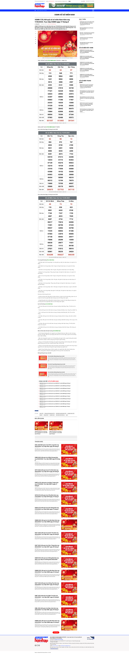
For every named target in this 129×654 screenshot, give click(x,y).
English (82, 1)
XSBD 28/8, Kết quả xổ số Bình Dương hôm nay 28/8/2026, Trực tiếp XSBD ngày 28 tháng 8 (47, 459)
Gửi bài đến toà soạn (54, 648)
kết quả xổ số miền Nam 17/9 (49, 413)
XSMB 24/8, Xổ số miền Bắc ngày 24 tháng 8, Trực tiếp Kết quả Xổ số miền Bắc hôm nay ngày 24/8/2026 (87, 75)
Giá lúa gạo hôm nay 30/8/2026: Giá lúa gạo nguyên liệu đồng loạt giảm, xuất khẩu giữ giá (63, 10)
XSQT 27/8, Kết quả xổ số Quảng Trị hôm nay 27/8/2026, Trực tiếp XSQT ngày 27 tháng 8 (87, 110)
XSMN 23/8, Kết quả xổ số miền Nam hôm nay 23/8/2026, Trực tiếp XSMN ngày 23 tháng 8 (55, 390)
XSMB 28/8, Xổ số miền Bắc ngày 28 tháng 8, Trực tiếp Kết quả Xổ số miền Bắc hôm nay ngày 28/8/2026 (87, 51)
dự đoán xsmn (52, 415)
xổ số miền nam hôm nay (60, 415)
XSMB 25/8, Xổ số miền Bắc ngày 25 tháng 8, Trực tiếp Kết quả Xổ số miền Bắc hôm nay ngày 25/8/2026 (87, 69)
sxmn (67, 415)
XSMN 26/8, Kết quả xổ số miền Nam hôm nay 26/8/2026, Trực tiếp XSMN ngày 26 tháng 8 (55, 385)
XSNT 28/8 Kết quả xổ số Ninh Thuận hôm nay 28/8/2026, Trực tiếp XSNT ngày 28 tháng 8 (87, 92)
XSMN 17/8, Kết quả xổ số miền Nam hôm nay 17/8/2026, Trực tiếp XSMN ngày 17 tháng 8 (55, 406)
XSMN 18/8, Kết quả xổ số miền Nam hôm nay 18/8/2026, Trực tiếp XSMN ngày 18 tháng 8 (55, 403)
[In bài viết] (35, 43)
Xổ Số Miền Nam (57, 330)
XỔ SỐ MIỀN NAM (52, 60)
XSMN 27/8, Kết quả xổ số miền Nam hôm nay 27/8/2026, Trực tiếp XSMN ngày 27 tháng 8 (55, 432)
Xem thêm (56, 632)
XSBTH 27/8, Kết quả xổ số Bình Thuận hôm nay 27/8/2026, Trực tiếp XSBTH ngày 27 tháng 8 (46, 484)
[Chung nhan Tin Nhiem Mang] (90, 638)
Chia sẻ (37, 410)
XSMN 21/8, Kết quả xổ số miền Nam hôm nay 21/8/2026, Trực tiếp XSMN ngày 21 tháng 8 (55, 396)
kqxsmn (41, 415)
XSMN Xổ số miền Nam (64, 15)
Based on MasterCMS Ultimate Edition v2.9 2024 (43, 652)
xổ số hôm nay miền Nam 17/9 (61, 413)
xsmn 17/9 (41, 413)
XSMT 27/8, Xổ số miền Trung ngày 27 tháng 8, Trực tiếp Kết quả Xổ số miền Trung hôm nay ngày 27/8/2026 (86, 104)
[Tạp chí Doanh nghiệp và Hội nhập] (68, 1)
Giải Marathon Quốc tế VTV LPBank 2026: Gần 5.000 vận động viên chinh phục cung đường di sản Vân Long (87, 23)
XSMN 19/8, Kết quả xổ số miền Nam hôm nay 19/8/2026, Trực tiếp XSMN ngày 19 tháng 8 (55, 401)
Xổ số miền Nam (50, 260)
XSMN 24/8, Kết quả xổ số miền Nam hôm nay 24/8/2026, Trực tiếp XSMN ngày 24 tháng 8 (55, 388)
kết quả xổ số (46, 415)
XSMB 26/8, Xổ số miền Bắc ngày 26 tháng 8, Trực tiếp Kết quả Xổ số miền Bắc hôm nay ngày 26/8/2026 (87, 63)
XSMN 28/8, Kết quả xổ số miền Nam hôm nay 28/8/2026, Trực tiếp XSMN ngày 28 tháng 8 (55, 383)
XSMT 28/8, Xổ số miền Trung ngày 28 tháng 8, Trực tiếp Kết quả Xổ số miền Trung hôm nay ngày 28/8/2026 (86, 86)
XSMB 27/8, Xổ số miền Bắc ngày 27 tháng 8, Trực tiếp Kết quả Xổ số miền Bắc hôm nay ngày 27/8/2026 (87, 57)
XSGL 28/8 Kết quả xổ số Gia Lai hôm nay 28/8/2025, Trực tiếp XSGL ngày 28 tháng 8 (87, 98)
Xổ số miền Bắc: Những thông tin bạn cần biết (56, 356)
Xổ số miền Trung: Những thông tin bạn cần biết (56, 364)
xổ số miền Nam (49, 304)
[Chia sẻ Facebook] (35, 39)
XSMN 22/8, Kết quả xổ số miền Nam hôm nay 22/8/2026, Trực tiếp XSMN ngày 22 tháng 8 (55, 393)
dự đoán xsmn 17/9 (71, 413)
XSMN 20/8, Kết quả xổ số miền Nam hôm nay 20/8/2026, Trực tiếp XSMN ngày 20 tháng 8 (55, 398)
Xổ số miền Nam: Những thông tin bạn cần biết (56, 372)
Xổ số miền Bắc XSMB (86, 47)
